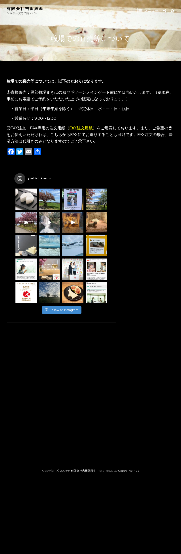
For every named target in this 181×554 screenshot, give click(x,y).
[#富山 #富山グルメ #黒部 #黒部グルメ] (72, 222)
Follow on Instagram (64, 310)
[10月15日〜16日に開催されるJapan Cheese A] (26, 292)
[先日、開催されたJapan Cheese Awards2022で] (49, 269)
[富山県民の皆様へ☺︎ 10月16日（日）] (96, 269)
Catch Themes (128, 470)
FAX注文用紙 (81, 128)
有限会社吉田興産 (25, 8)
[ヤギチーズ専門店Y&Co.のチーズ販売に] (96, 199)
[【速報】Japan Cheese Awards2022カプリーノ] (72, 269)
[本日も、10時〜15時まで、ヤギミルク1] (72, 199)
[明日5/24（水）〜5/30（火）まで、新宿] (26, 199)
